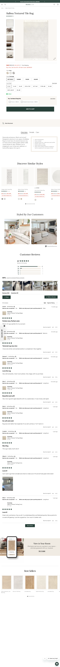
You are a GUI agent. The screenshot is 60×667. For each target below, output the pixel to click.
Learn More (52, 98)
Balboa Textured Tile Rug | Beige (15, 314)
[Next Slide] (56, 286)
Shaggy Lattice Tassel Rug (6, 189)
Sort (45, 303)
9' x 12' (50, 86)
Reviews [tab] (5, 293)
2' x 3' (9, 86)
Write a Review (53, 297)
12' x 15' (18, 90)
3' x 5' (14, 86)
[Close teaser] (4, 326)
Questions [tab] (14, 293)
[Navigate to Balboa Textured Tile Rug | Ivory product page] (26, 176)
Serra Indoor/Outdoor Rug (40, 190)
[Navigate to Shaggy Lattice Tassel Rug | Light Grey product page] (9, 176)
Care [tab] (37, 132)
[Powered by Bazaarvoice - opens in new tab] (51, 246)
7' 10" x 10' (42, 86)
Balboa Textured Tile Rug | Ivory (14, 463)
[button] (10, 16)
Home (2, 8)
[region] (30, 286)
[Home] (30, 4)
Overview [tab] (24, 132)
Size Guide (54, 83)
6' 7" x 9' (35, 86)
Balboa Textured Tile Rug (9, 8)
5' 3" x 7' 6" (27, 86)
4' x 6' (20, 86)
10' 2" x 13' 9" (11, 90)
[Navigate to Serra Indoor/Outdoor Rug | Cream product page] (43, 176)
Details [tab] (31, 132)
